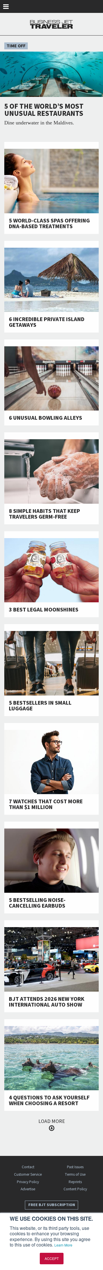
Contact (28, 1167)
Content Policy (75, 1189)
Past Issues (75, 1167)
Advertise (28, 1189)
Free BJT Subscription (51, 1205)
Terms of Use (75, 1174)
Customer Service (28, 1174)
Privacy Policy (28, 1182)
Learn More (63, 1244)
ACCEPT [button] (52, 1258)
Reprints (75, 1182)
